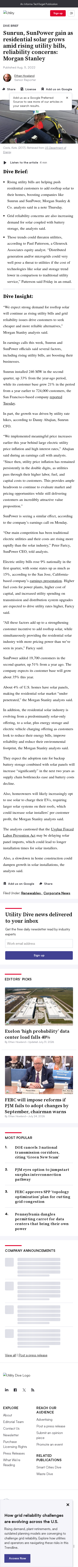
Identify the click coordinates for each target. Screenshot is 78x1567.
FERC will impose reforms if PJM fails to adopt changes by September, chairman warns (37, 1106)
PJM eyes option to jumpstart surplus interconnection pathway (42, 1174)
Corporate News (56, 893)
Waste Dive (44, 1474)
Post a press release (33, 1355)
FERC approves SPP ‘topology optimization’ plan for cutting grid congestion (42, 1196)
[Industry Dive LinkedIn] (6, 1390)
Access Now (17, 1558)
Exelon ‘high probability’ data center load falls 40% (37, 1034)
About (7, 1415)
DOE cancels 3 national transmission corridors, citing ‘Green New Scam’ (37, 1152)
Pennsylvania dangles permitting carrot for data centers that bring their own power (42, 1221)
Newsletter (11, 1435)
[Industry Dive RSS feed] (32, 1390)
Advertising (44, 1419)
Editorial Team (13, 1422)
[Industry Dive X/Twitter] (24, 1390)
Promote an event (49, 1444)
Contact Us (11, 1428)
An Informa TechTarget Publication (39, 4)
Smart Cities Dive (48, 1467)
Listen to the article (28, 162)
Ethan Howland (24, 75)
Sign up (58, 13)
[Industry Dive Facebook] (15, 1390)
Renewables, (32, 893)
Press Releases (14, 1453)
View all (10, 1355)
